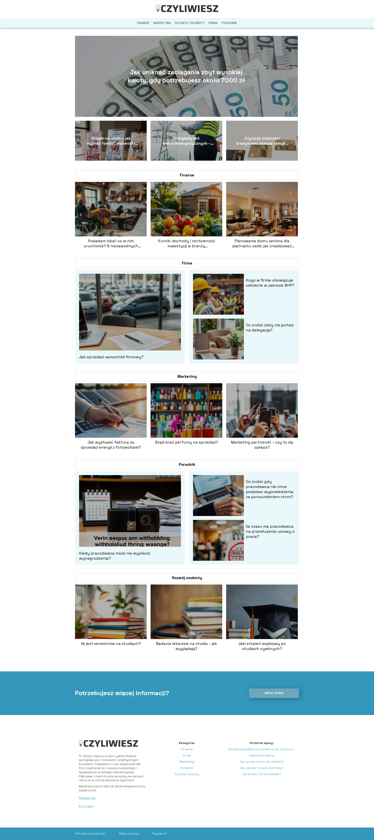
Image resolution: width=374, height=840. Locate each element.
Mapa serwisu (129, 833)
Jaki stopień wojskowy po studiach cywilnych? (262, 646)
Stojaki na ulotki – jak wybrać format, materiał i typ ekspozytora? (111, 141)
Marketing (162, 23)
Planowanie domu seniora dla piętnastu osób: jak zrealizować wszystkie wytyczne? (262, 243)
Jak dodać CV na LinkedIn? (261, 774)
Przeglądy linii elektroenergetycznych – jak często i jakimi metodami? (186, 141)
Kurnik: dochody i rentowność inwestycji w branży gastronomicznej (186, 243)
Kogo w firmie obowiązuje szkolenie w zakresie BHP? (270, 283)
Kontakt (86, 806)
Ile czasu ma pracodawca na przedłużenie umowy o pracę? (270, 531)
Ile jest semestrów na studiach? (111, 643)
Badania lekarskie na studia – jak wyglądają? (186, 646)
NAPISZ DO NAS (274, 693)
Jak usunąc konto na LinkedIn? (261, 762)
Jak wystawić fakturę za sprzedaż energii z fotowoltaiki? (111, 445)
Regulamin (159, 833)
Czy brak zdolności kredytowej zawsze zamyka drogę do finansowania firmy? (262, 141)
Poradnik (229, 23)
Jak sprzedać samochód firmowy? (111, 356)
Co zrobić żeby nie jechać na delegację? (270, 327)
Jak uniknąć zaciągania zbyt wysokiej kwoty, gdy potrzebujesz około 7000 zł (186, 76)
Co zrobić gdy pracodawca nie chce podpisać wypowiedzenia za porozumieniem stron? (269, 489)
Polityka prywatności (90, 833)
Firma (213, 23)
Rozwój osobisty (190, 23)
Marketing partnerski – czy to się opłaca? (262, 445)
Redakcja (87, 798)
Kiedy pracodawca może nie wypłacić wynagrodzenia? (114, 556)
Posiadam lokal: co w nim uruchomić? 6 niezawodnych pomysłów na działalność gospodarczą (111, 243)
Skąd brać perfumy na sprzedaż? (186, 442)
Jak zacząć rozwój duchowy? (262, 768)
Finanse (143, 23)
